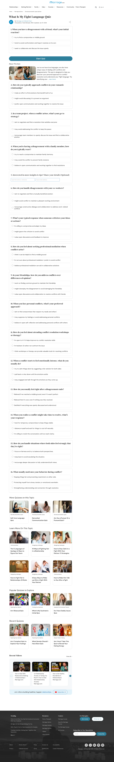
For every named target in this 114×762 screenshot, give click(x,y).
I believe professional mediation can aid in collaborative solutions (36, 266)
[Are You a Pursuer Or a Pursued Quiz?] (62, 507)
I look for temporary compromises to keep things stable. (33, 423)
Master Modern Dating (59, 638)
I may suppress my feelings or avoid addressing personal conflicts (37, 317)
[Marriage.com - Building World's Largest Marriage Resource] (57, 3)
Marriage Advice (46, 722)
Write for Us (97, 719)
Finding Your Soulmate (37, 607)
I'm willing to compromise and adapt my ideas (30, 226)
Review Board (22, 745)
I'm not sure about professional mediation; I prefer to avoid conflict (37, 260)
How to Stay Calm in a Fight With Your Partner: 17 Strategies (62, 551)
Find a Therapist (46, 719)
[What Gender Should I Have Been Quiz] (40, 630)
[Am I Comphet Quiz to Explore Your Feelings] (19, 630)
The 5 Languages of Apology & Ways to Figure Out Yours (17, 551)
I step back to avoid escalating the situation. (29, 457)
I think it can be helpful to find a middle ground (30, 255)
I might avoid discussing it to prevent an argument (31, 98)
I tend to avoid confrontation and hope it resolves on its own (35, 43)
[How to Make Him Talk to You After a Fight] (62, 566)
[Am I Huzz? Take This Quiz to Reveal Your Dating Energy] (62, 630)
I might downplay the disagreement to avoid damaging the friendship (38, 289)
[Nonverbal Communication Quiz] (40, 507)
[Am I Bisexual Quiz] (19, 599)
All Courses (61, 730)
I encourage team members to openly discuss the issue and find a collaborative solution (41, 136)
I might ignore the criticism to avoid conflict (29, 232)
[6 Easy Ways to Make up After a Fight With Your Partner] (40, 566)
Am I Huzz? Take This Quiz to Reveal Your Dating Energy (61, 643)
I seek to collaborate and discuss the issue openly (31, 48)
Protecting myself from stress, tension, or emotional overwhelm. (36, 482)
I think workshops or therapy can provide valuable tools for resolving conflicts (41, 351)
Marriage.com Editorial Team (24, 21)
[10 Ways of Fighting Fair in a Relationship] (40, 537)
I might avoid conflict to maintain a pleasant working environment (36, 201)
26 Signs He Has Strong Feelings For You (21, 724)
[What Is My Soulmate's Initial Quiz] (40, 599)
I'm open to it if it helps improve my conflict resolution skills (34, 340)
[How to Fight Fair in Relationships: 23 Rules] (19, 566)
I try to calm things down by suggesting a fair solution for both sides (37, 369)
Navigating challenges (37, 545)
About (11, 745)
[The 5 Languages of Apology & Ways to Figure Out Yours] (19, 537)
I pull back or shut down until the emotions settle (31, 374)
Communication (14, 545)
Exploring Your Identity (16, 607)
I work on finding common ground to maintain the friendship (35, 283)
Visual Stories (46, 734)
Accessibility (56, 745)
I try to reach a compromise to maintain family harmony (33, 154)
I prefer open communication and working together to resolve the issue (38, 104)
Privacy (11, 748)
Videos (44, 731)
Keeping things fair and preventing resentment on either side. (35, 477)
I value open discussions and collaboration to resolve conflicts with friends (40, 294)
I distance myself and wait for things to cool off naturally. (33, 428)
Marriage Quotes (46, 728)
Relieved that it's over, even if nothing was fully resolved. (33, 400)
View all (68, 656)
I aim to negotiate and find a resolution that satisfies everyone (35, 122)
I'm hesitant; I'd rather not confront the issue (29, 346)
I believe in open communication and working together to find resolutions (39, 165)
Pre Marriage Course (63, 727)
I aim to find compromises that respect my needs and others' (35, 312)
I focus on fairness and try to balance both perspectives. (33, 451)
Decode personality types (17, 514)
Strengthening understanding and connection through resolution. (36, 488)
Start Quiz (40, 58)
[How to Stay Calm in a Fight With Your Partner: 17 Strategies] (62, 537)
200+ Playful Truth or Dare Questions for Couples (24, 727)
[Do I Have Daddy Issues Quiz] (62, 599)
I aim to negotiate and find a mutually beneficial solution (33, 194)
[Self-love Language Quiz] (19, 507)
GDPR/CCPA (45, 748)
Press (35, 745)
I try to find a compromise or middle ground (29, 37)
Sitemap (80, 749)
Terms (35, 748)
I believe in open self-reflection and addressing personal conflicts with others (41, 323)
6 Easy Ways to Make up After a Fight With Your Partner (39, 580)
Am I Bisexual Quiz (17, 611)
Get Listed (85, 719)
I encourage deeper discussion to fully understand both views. (35, 462)
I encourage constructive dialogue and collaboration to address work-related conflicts (41, 208)
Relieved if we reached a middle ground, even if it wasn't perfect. (36, 394)
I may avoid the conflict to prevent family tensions (31, 160)
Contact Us (45, 745)
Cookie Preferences (58, 748)
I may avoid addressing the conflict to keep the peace (32, 129)
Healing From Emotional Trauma (61, 607)
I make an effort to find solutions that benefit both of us (33, 93)
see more (52, 79)
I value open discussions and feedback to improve (31, 237)
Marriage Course (62, 719)
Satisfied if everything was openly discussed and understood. (35, 405)
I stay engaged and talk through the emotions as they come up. (36, 380)
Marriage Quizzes (47, 725)
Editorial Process (23, 748)
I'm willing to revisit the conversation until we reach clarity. (34, 434)
